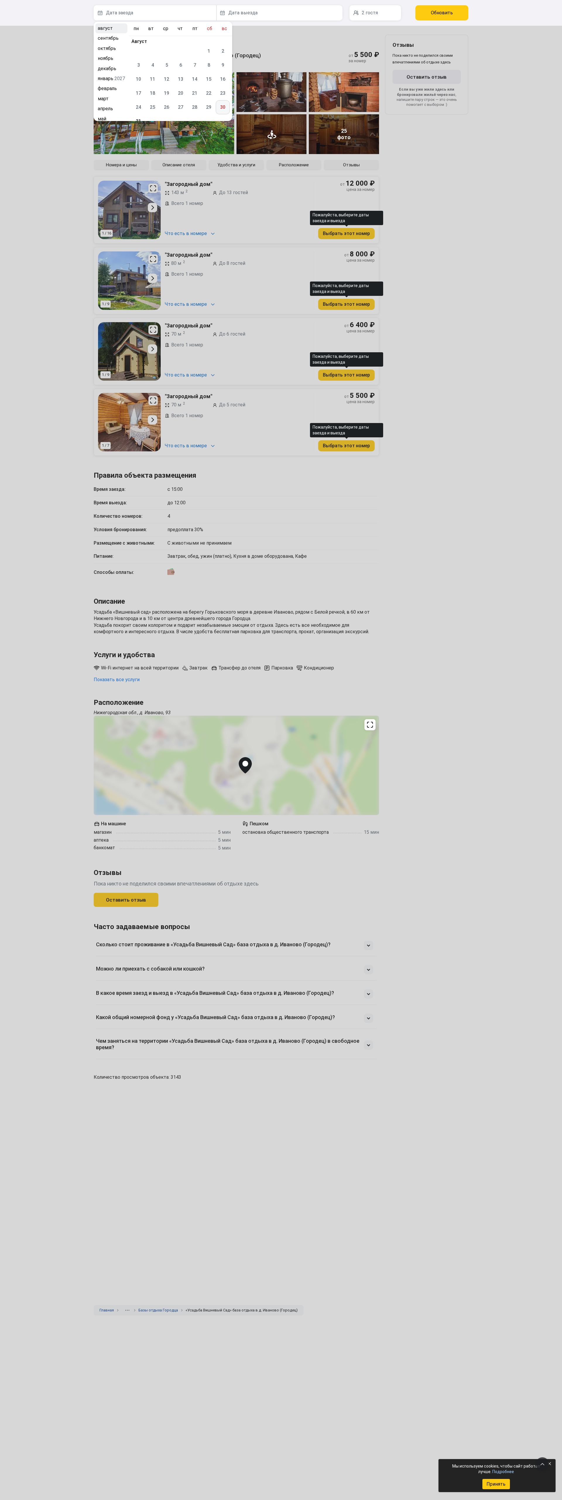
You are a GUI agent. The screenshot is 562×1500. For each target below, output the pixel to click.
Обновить (442, 12)
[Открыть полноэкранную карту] (236, 765)
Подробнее (503, 1471)
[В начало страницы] (542, 1464)
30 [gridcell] (222, 107)
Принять (496, 1484)
